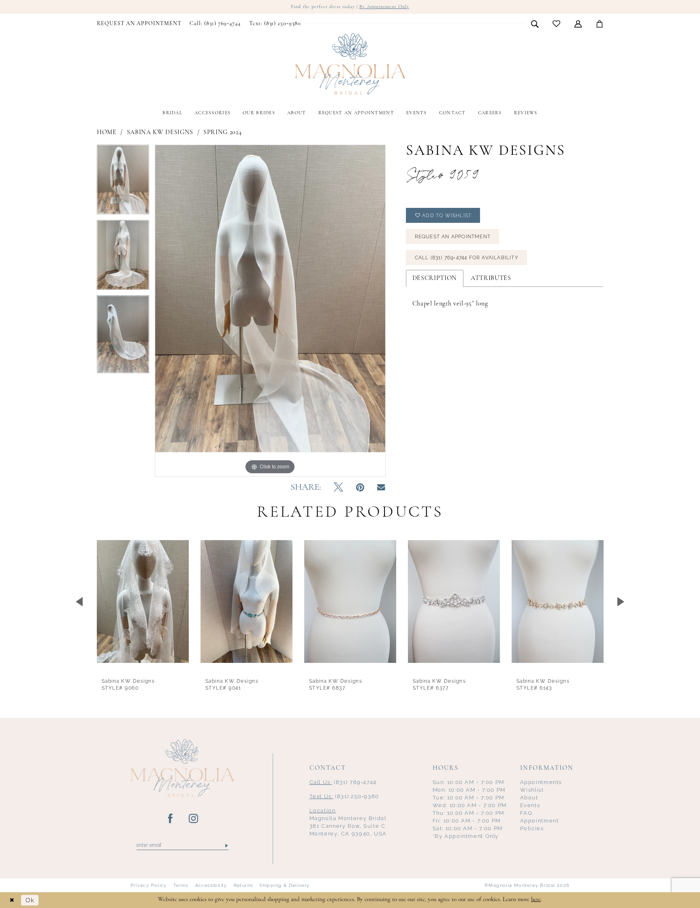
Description (434, 278)
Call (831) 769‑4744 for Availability (467, 258)
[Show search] (535, 23)
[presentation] (143, 601)
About (529, 798)
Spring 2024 (222, 132)
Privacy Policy (148, 885)
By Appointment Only (384, 6)
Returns (243, 885)
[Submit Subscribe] (226, 845)
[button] (578, 23)
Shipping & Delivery (284, 885)
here (536, 900)
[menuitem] (139, 24)
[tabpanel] (123, 182)
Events (530, 805)
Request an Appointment (453, 236)
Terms (181, 885)
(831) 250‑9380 (344, 796)
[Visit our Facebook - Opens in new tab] (170, 819)
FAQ (526, 813)
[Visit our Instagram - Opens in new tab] (193, 819)
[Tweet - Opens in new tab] (338, 488)
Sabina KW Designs (160, 132)
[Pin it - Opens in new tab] (360, 488)
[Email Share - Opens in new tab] (381, 488)
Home (107, 132)
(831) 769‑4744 (343, 782)
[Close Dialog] (12, 900)
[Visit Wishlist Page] (557, 24)
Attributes (491, 278)
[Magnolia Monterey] (350, 64)
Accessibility (211, 885)
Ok (30, 900)
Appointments (541, 782)
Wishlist (532, 790)
